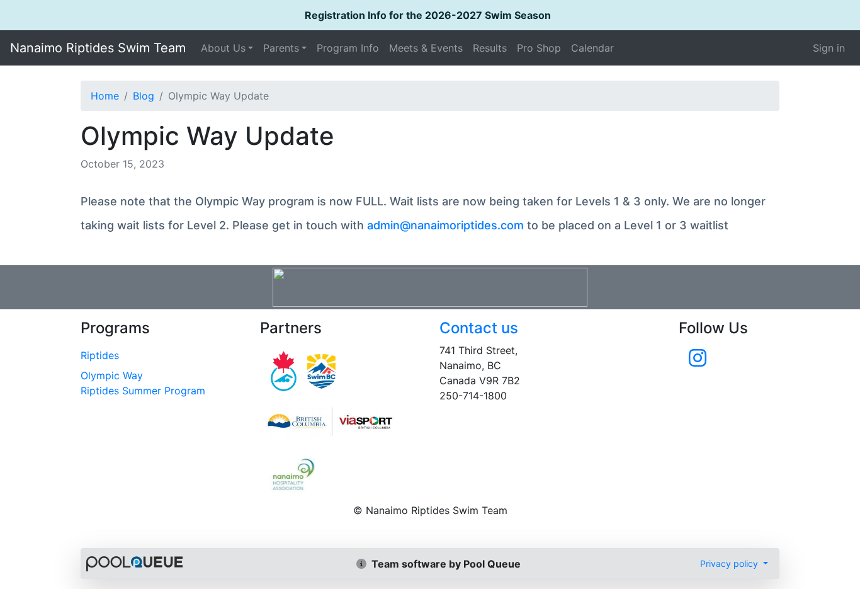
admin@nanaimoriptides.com (445, 225)
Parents (281, 48)
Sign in (829, 48)
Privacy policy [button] (730, 563)
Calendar (592, 48)
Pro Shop (539, 48)
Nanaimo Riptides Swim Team (98, 47)
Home (105, 95)
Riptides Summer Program (143, 390)
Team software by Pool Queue (445, 564)
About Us (223, 48)
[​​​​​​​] (697, 361)
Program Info (348, 48)
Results (490, 48)
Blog (143, 95)
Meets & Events (426, 48)
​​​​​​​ (340, 421)
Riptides (100, 355)
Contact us (478, 328)
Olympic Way (112, 375)
